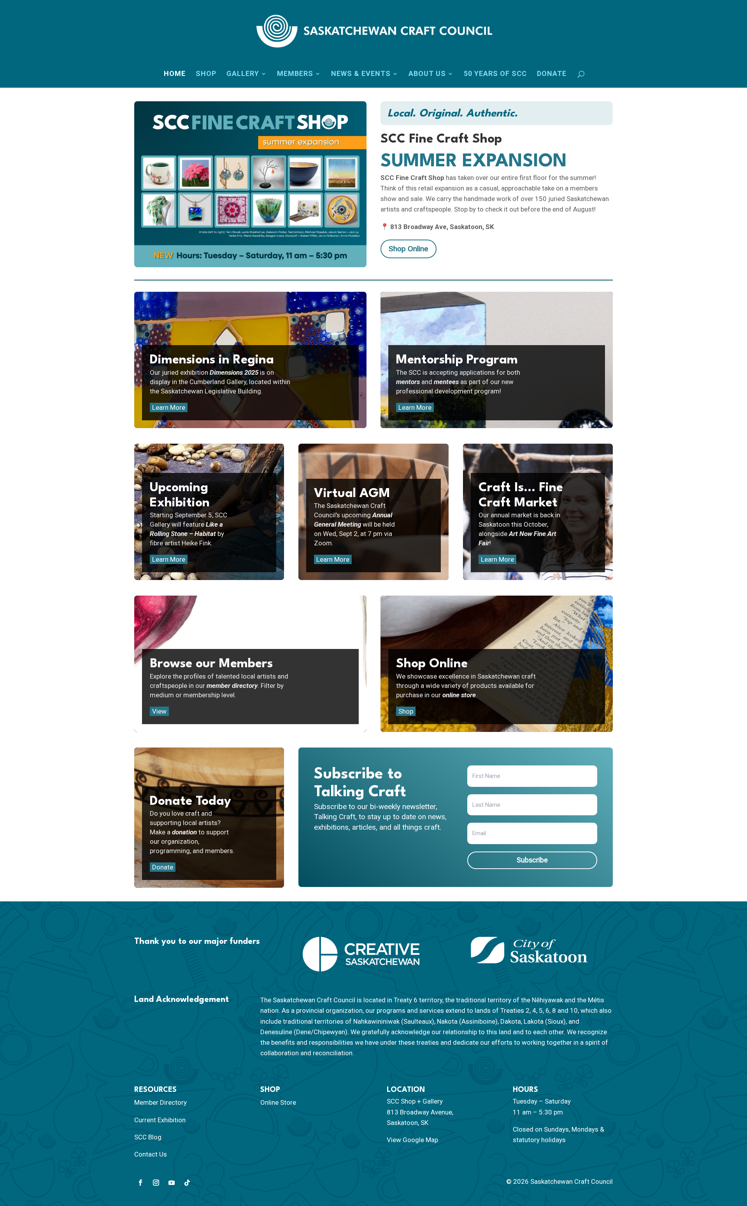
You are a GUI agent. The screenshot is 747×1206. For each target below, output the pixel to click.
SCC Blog (147, 1137)
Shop (405, 711)
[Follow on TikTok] (187, 1182)
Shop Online (408, 248)
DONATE (551, 74)
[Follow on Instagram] (156, 1182)
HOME (175, 74)
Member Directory (160, 1102)
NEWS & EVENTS (361, 74)
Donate (162, 867)
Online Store (278, 1102)
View (159, 711)
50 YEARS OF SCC (495, 74)
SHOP (206, 74)
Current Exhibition (160, 1120)
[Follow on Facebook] (140, 1182)
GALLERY (242, 74)
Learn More (168, 407)
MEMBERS (295, 74)
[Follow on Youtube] (171, 1182)
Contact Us (150, 1154)
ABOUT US (427, 74)
